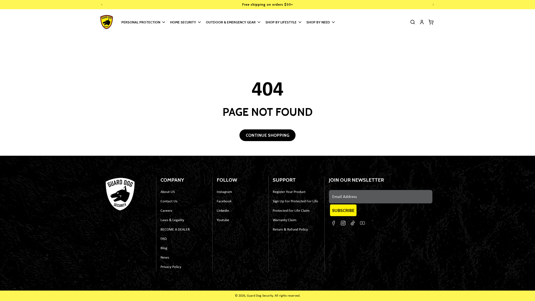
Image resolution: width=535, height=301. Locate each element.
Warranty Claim (284, 220)
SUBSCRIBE (343, 210)
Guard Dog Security (260, 295)
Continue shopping (267, 135)
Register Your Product (289, 192)
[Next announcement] (433, 5)
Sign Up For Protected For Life (295, 201)
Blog (163, 248)
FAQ (163, 239)
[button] (143, 22)
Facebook (224, 201)
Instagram (224, 192)
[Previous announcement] (101, 5)
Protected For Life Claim (291, 211)
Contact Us (168, 201)
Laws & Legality (172, 220)
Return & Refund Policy (290, 230)
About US (167, 192)
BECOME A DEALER (175, 230)
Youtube (223, 220)
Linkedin (223, 211)
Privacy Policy (170, 267)
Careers (166, 211)
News (164, 258)
